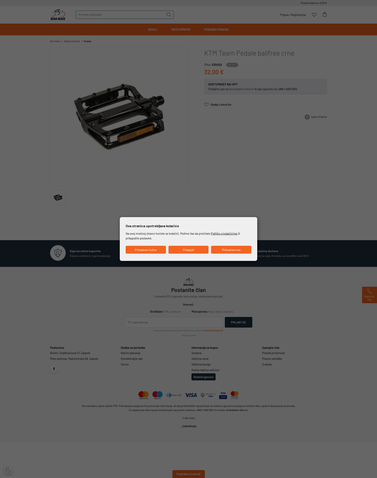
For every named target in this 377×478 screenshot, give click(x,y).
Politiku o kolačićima (224, 233)
